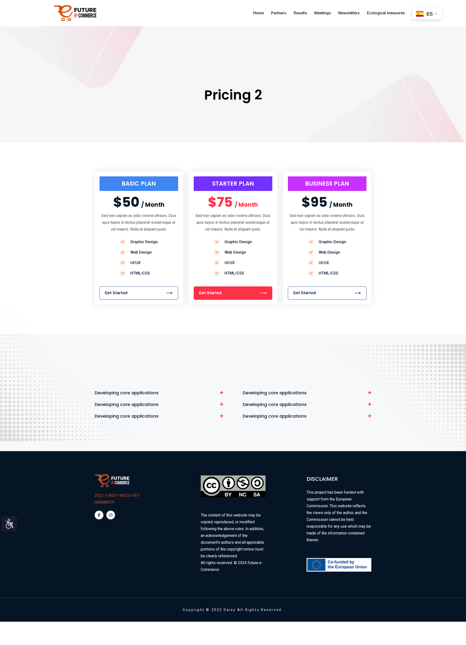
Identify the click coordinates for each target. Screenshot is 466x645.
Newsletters (349, 13)
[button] (159, 393)
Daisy (230, 610)
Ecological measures (386, 13)
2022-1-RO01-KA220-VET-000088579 (117, 499)
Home (258, 13)
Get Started (210, 292)
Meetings (322, 13)
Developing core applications (126, 393)
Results (300, 13)
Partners (278, 13)
